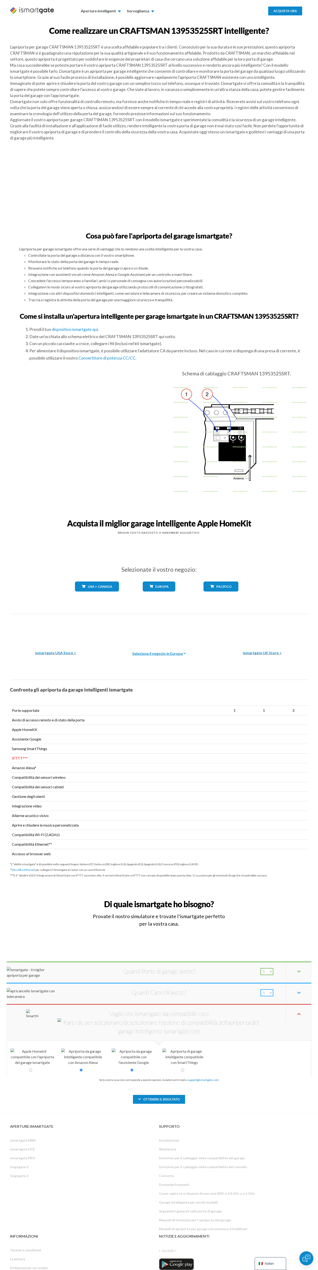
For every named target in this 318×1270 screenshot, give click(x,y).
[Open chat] (306, 1258)
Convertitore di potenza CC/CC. (107, 357)
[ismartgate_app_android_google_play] (176, 1264)
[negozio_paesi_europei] (159, 595)
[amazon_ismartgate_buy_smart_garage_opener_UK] (262, 629)
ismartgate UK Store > (262, 653)
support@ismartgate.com (203, 1080)
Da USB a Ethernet (23, 870)
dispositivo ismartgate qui (75, 329)
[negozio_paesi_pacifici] (221, 595)
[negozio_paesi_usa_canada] (97, 595)
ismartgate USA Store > (55, 653)
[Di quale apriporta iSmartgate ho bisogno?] (273, 900)
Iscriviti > (169, 1250)
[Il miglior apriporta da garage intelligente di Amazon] (55, 629)
